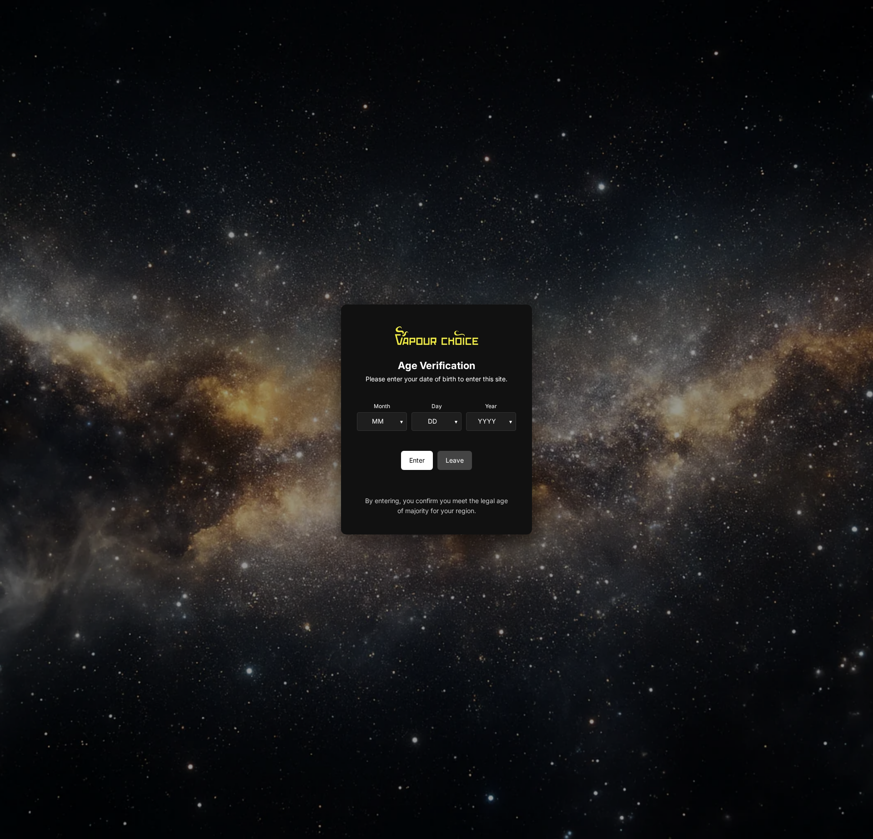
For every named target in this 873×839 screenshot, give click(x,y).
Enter (417, 460)
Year (491, 406)
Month (382, 406)
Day (436, 406)
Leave (455, 460)
